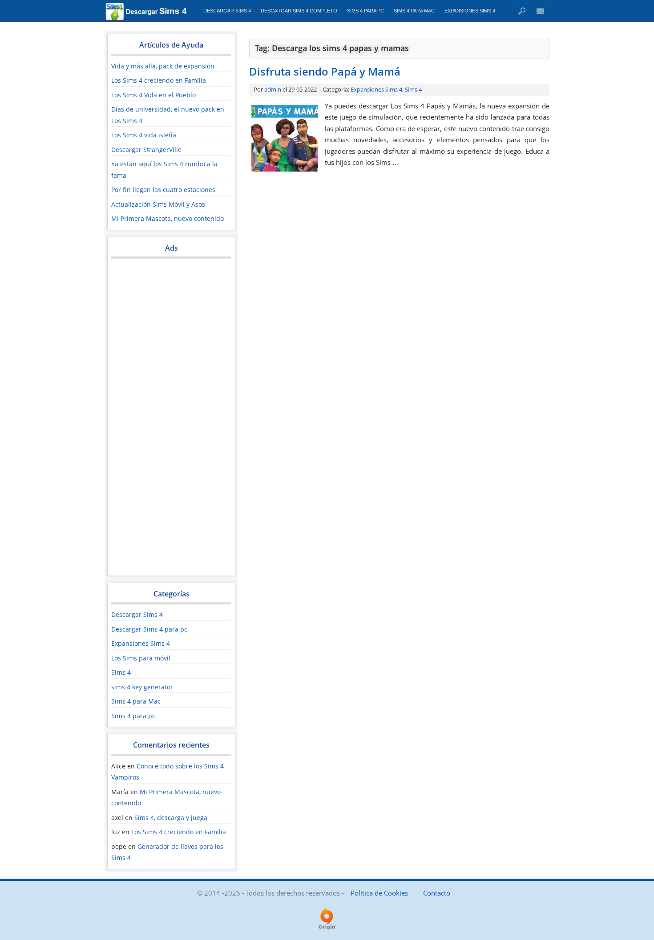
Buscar (522, 10)
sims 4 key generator (142, 687)
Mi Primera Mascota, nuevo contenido (167, 218)
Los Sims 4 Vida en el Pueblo (153, 95)
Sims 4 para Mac (414, 10)
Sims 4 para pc (365, 10)
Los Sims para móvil (140, 658)
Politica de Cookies (379, 892)
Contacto (540, 10)
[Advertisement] (171, 421)
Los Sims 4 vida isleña (143, 135)
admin (272, 89)
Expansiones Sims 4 (469, 10)
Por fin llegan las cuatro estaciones (163, 189)
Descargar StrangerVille (146, 149)
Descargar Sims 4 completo (299, 10)
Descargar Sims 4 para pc (149, 629)
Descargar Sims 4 (227, 10)
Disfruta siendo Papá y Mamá (324, 71)
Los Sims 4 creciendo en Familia (158, 80)
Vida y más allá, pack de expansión (162, 66)
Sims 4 (121, 672)
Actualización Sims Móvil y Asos (158, 204)
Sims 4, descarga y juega (170, 817)
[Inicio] (147, 18)
